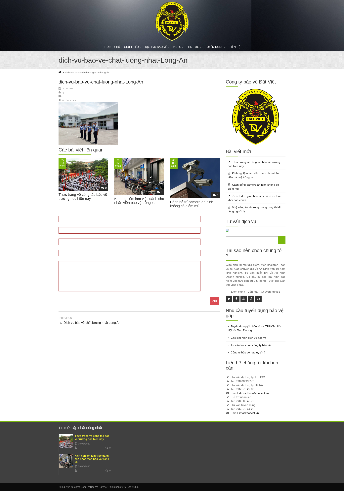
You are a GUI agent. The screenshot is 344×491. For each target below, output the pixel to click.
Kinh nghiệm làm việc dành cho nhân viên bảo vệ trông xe (139, 201)
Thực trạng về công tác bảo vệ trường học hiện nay (83, 197)
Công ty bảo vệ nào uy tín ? (248, 352)
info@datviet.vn (249, 412)
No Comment (69, 100)
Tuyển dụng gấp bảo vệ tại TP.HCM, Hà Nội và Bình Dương (254, 328)
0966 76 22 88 (245, 389)
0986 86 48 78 (245, 401)
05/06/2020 (84, 443)
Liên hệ (235, 47)
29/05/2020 (84, 466)
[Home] (60, 72)
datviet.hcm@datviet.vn (254, 393)
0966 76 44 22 (245, 408)
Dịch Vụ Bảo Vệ (156, 47)
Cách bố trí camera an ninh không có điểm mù (191, 204)
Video (177, 47)
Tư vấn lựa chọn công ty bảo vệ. (251, 345)
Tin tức (193, 47)
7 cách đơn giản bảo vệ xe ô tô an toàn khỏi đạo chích (254, 198)
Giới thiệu (131, 47)
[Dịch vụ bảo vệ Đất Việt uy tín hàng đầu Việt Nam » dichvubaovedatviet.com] (172, 21)
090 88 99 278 (245, 381)
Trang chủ (112, 47)
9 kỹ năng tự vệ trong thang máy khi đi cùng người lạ (254, 209)
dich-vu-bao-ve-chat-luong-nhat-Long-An (101, 81)
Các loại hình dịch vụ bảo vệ (248, 337)
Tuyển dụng (214, 47)
